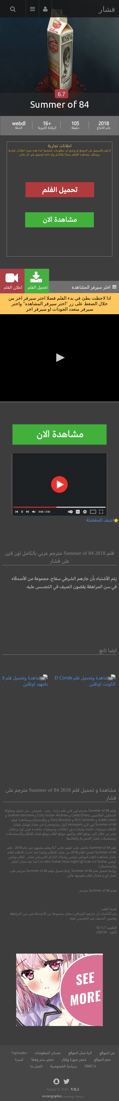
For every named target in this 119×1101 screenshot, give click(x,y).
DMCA (90, 1066)
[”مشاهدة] (82, 684)
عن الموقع (107, 1053)
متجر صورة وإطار (74, 1059)
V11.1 (75, 1089)
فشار (107, 9)
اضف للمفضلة (100, 520)
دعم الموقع (102, 1059)
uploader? (19, 1053)
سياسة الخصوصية (63, 1066)
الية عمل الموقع (80, 1053)
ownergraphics (52, 1096)
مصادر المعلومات (48, 1053)
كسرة (19, 1059)
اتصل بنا (36, 1066)
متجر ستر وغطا (42, 1059)
